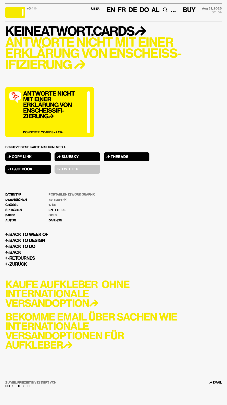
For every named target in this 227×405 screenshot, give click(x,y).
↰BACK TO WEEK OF (26, 234)
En (111, 10)
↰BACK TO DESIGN (25, 240)
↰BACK (13, 252)
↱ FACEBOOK (20, 169)
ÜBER (95, 8)
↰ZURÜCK (16, 264)
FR (57, 210)
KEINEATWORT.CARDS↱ (75, 32)
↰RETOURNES (20, 258)
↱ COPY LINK (20, 157)
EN (51, 210)
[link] (217, 382)
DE (63, 210)
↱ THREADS (117, 157)
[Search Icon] (165, 9)
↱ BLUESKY (68, 157)
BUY (189, 10)
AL (155, 10)
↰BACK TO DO (20, 246)
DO (144, 10)
